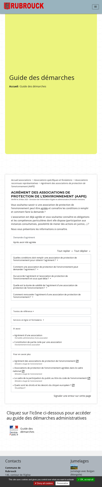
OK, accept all (86, 479)
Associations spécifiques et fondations (53, 180)
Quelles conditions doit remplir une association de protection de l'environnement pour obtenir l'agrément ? (45, 259)
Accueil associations (21, 180)
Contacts (13, 461)
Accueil (13, 86)
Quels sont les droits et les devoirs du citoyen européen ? (44, 385)
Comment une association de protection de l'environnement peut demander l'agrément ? (45, 268)
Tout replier (65, 250)
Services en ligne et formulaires (27, 320)
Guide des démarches (33, 86)
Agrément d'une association (28, 335)
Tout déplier (82, 250)
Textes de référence (22, 311)
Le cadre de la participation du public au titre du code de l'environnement (52, 378)
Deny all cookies (45, 483)
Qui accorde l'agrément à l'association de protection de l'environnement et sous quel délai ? (40, 277)
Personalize (62, 483)
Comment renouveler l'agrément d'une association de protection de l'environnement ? (47, 295)
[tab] (51, 237)
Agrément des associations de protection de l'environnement (46, 360)
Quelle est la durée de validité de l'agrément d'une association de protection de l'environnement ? (45, 286)
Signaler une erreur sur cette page (72, 395)
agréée (44, 208)
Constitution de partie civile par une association (38, 342)
